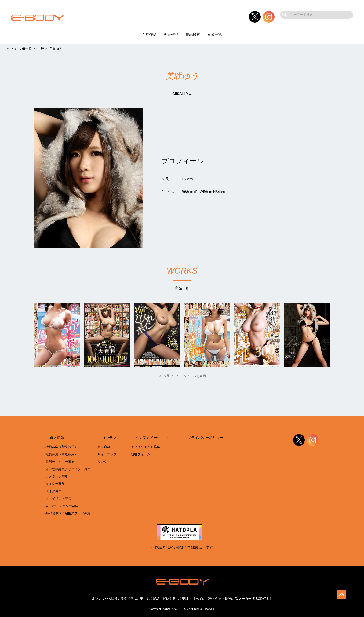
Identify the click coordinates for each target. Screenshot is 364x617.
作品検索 (193, 34)
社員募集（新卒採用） (62, 447)
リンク (102, 462)
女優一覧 (214, 34)
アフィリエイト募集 (145, 447)
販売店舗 (103, 447)
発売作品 (171, 34)
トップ (8, 49)
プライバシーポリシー (205, 438)
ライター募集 (55, 484)
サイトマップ (107, 454)
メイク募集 (54, 491)
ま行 (40, 49)
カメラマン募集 (57, 476)
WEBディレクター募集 (62, 506)
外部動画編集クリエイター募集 (68, 469)
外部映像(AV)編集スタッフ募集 (68, 513)
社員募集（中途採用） (62, 454)
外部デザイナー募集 (60, 462)
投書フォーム (140, 454)
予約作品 (149, 34)
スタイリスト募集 (58, 498)
